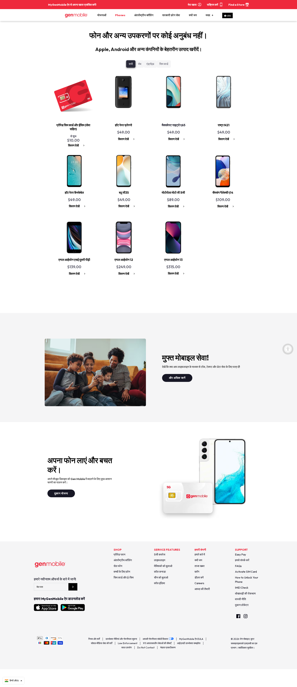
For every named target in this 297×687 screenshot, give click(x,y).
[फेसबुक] (238, 616)
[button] (13, 680)
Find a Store (236, 4)
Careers (199, 583)
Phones (120, 15)
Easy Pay (240, 554)
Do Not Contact (146, 647)
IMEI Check (241, 587)
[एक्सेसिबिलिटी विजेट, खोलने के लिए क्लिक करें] (287, 349)
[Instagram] (246, 616)
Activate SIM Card (246, 571)
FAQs (238, 566)
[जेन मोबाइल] (80, 15)
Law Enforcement (127, 643)
